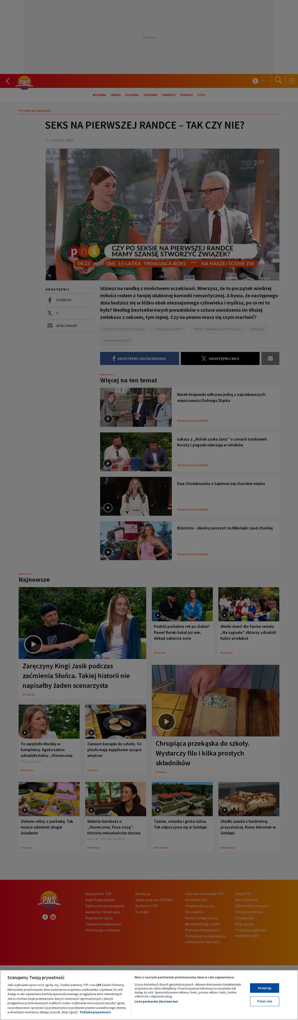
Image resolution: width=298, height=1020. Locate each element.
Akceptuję (264, 988)
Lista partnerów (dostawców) (156, 1001)
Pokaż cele (264, 1001)
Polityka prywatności (95, 1012)
